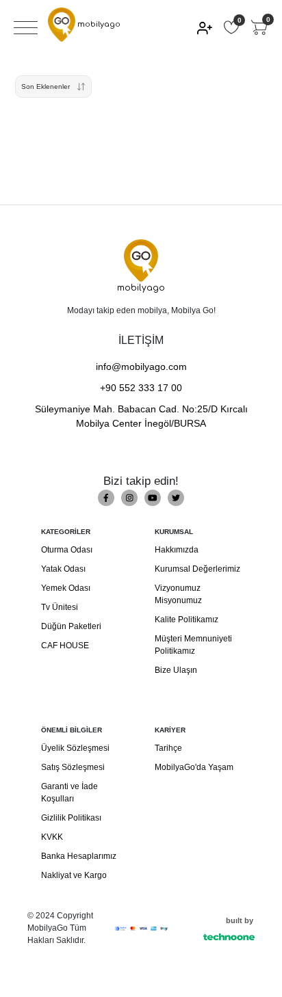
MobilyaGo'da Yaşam (194, 767)
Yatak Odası (63, 569)
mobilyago (97, 24)
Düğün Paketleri (71, 626)
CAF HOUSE (65, 645)
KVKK (52, 837)
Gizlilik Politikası (71, 818)
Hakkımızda (176, 550)
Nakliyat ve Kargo (74, 875)
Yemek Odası (65, 588)
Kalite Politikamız (186, 619)
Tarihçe (168, 748)
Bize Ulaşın (176, 670)
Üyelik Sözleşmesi (75, 748)
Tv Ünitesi (59, 607)
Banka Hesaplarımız (78, 856)
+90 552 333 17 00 (141, 387)
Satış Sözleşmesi (73, 767)
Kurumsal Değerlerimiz (197, 569)
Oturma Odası (66, 550)
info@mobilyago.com (141, 366)
